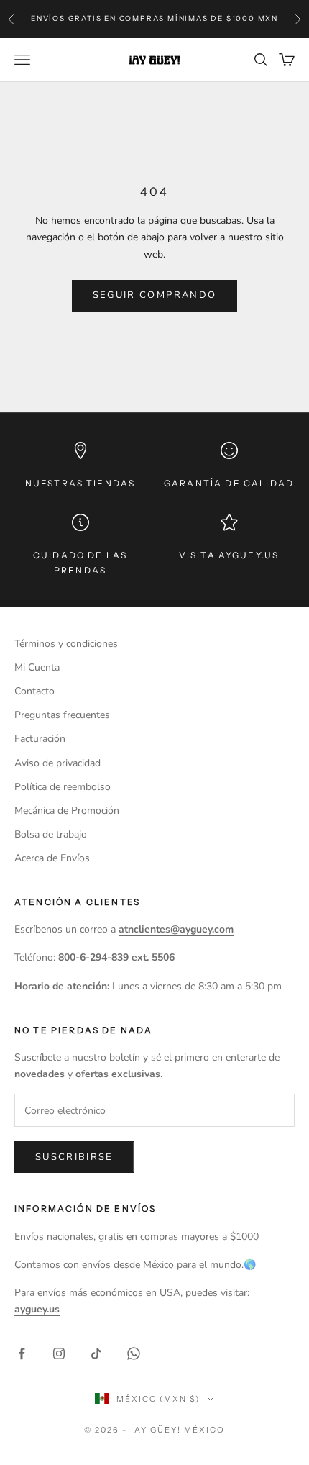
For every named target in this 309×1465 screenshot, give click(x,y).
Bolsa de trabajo (50, 834)
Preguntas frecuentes (62, 715)
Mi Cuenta (37, 667)
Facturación (39, 738)
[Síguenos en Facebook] (21, 1353)
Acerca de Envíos (52, 858)
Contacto (34, 691)
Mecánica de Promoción (66, 810)
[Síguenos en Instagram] (59, 1353)
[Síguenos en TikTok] (96, 1353)
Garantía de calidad (229, 483)
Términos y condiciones (66, 643)
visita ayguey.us (229, 555)
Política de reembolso (62, 787)
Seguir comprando (154, 295)
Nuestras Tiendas (80, 483)
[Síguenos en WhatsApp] (133, 1353)
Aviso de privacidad (57, 763)
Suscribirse (74, 1157)
